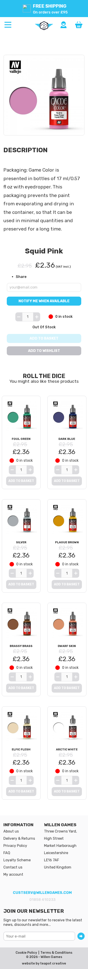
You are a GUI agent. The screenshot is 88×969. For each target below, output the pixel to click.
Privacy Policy (15, 846)
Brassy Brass (21, 646)
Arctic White (67, 749)
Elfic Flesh (21, 749)
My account (13, 874)
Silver (21, 542)
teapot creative (53, 963)
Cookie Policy (26, 953)
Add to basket (44, 338)
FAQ (6, 853)
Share (21, 277)
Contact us (12, 867)
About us (11, 831)
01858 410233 (42, 899)
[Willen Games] (44, 25)
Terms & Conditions (56, 953)
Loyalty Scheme (17, 860)
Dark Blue (66, 439)
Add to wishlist (44, 351)
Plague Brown (67, 542)
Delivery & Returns (19, 838)
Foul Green (21, 439)
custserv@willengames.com (42, 893)
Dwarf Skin (67, 646)
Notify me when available (44, 301)
